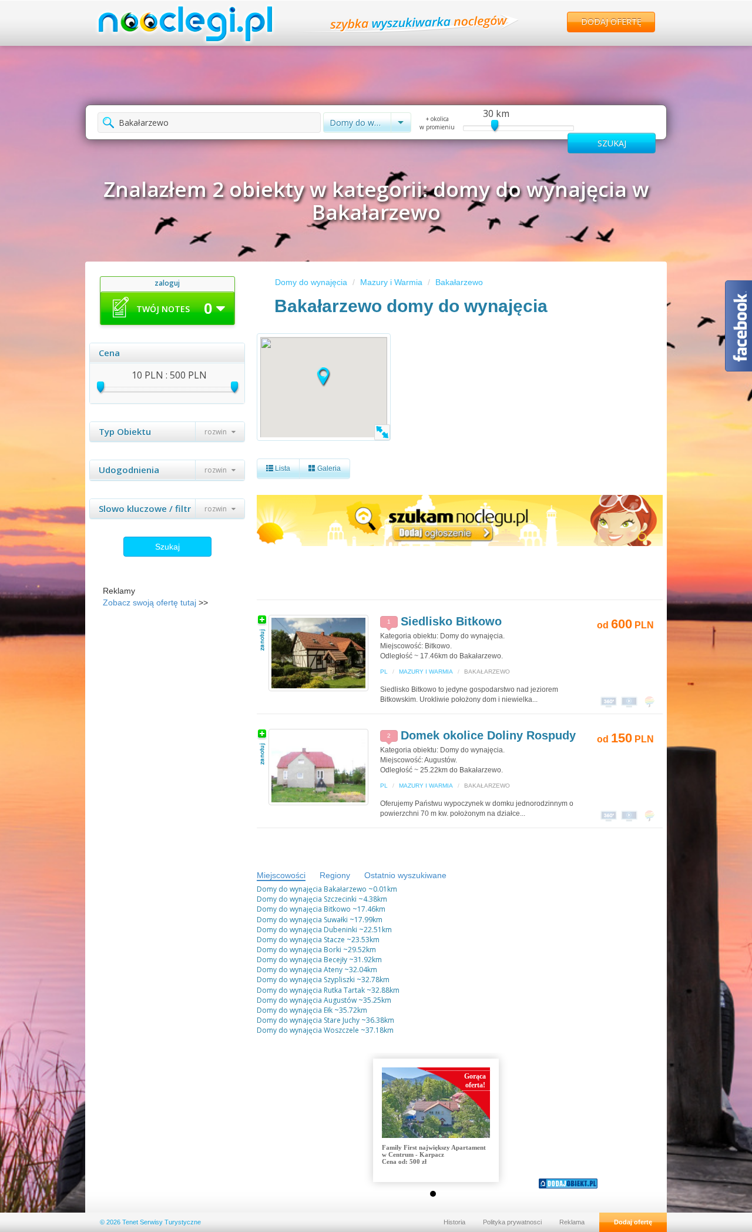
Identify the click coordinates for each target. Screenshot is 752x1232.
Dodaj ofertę (611, 21)
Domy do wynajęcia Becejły (302, 960)
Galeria (328, 468)
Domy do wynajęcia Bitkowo (304, 909)
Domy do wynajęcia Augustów (307, 1000)
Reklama (572, 1222)
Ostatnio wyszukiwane (405, 875)
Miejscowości (281, 875)
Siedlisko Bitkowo (451, 621)
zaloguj (167, 283)
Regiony (335, 875)
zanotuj (262, 633)
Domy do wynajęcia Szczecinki (307, 899)
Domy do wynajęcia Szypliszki (306, 980)
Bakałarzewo (459, 282)
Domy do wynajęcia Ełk (295, 1010)
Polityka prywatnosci (512, 1222)
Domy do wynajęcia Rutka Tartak (311, 990)
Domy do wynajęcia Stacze (301, 940)
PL (384, 671)
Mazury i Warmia (391, 282)
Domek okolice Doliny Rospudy (488, 735)
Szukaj (167, 546)
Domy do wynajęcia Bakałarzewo (312, 889)
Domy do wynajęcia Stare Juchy (308, 1020)
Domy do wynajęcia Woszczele (308, 1030)
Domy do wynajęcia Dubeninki (307, 930)
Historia (454, 1222)
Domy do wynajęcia (311, 282)
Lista (281, 468)
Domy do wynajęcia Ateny (300, 970)
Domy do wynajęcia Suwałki (302, 920)
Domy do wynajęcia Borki (299, 950)
